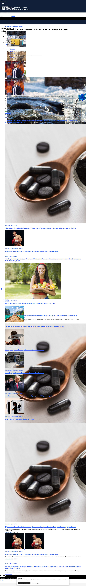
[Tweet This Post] (44, 45)
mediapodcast (8, 38)
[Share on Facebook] (44, 44)
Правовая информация (8, 8)
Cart (3, 3)
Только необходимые (35, 583)
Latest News (5, 6)
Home (3, 4)
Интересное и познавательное (13, 30)
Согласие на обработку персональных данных (15, 9)
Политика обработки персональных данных (14, 7)
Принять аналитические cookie (24, 583)
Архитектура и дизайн (10, 48)
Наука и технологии (10, 36)
